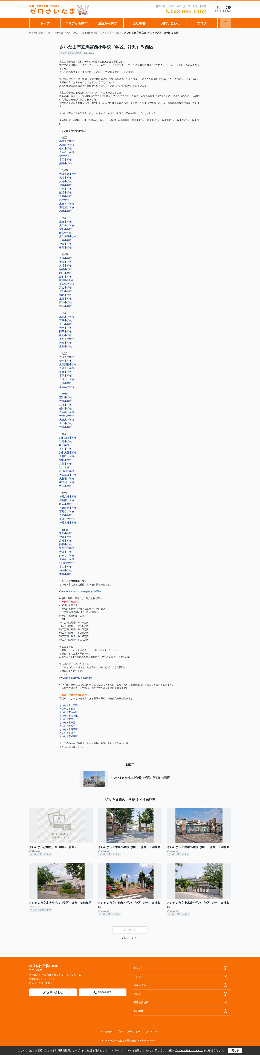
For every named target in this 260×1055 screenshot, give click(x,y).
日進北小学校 (66, 379)
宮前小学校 (65, 159)
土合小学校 (65, 221)
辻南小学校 (65, 441)
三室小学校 (65, 320)
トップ (45, 23)
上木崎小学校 (66, 559)
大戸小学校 (65, 515)
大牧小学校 (65, 346)
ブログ (202, 23)
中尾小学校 (65, 335)
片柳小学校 (65, 181)
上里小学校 (65, 298)
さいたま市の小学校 (70, 52)
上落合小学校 (66, 518)
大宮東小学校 (66, 419)
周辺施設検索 (141, 1002)
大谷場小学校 (66, 478)
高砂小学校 (65, 544)
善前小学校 (65, 448)
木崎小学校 (65, 574)
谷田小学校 (65, 486)
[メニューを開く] (225, 22)
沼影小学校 (65, 460)
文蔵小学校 (65, 463)
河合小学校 (65, 287)
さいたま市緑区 (67, 733)
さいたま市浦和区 (68, 715)
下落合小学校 (66, 511)
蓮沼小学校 (65, 192)
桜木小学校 (65, 408)
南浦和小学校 (66, 482)
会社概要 (139, 23)
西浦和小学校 (66, 471)
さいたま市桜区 (67, 722)
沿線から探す (107, 23)
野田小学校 (65, 331)
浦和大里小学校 (68, 452)
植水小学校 (65, 148)
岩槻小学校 (65, 258)
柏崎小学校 (65, 269)
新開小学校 (65, 240)
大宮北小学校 (66, 415)
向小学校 (64, 445)
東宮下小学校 (66, 203)
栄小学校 (64, 155)
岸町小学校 (65, 540)
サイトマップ (152, 1031)
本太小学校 (65, 566)
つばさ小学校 (66, 357)
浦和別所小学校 (68, 437)
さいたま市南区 (67, 719)
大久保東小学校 (68, 236)
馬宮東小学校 (66, 141)
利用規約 (107, 1031)
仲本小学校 (65, 570)
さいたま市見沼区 (68, 729)
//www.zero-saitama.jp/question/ (75, 677)
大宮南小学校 (66, 412)
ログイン (218, 11)
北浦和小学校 (66, 562)
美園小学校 (65, 342)
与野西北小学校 (68, 507)
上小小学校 (65, 423)
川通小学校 (65, 265)
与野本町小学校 (68, 522)
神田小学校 (65, 243)
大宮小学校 (65, 427)
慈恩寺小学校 (66, 280)
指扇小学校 (65, 163)
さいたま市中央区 (68, 712)
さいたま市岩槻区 (68, 736)
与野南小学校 (66, 500)
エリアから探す (76, 23)
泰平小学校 (65, 360)
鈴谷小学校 (65, 504)
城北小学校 (65, 291)
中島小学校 (65, 247)
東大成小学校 (66, 386)
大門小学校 (65, 327)
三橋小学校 (65, 404)
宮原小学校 (65, 375)
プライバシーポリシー (128, 1031)
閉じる (235, 1050)
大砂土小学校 (66, 368)
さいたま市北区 (67, 708)
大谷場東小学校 (68, 474)
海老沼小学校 (66, 207)
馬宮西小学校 (66, 144)
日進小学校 (65, 383)
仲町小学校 (65, 536)
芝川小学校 (65, 397)
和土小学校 (65, 273)
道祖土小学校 (66, 339)
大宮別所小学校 (68, 364)
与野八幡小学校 (68, 496)
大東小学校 (65, 551)
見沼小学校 (65, 177)
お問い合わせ (170, 23)
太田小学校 (65, 261)
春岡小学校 (65, 188)
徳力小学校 (65, 294)
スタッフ (138, 976)
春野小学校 (65, 211)
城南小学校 (65, 306)
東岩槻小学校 (66, 283)
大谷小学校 (65, 196)
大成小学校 (65, 401)
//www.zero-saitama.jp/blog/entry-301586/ (80, 591)
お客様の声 (140, 985)
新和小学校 (65, 276)
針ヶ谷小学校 (66, 555)
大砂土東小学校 (68, 173)
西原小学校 (65, 302)
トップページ (141, 967)
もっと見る (130, 930)
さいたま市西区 (67, 726)
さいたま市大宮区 (68, 705)
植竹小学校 (65, 371)
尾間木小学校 (66, 316)
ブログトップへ (130, 937)
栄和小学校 (65, 229)
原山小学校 (65, 324)
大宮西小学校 (66, 152)
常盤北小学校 (66, 548)
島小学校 (64, 199)
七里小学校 (65, 185)
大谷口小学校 (66, 456)
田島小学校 (65, 232)
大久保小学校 (66, 225)
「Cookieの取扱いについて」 (189, 1050)
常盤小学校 (65, 533)
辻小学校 (64, 467)
